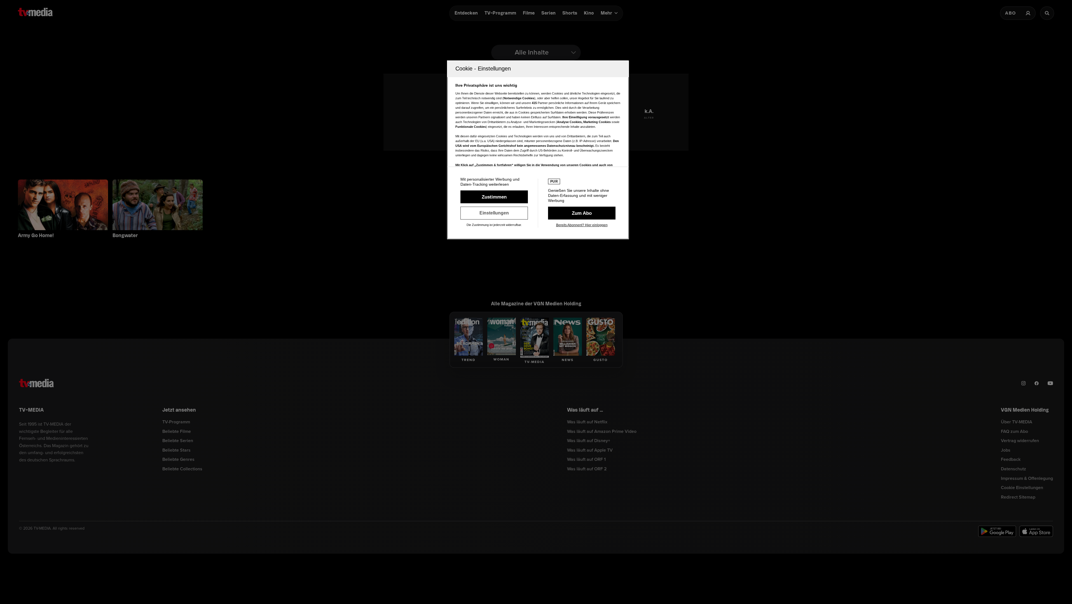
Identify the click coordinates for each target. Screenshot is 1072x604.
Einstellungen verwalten (494, 213)
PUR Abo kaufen (581, 213)
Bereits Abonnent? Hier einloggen (582, 225)
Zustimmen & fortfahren (494, 196)
